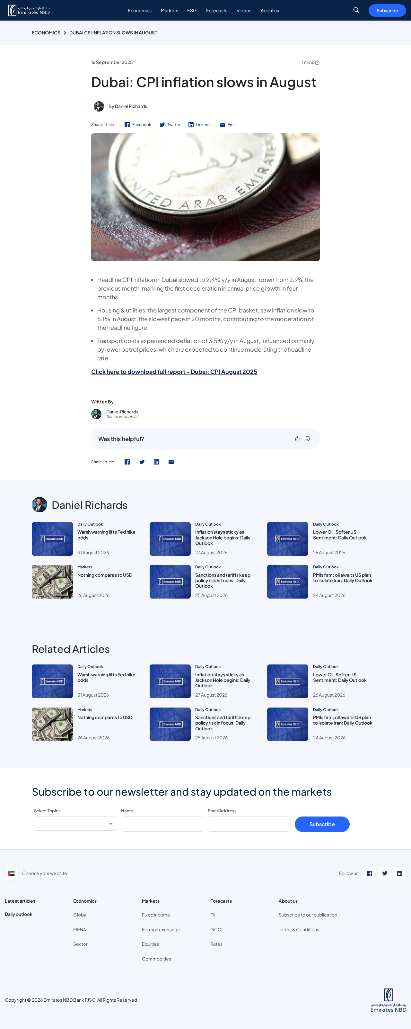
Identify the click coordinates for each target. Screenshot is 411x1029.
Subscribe (387, 10)
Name (127, 810)
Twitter (173, 124)
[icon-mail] (171, 462)
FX (212, 914)
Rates (216, 944)
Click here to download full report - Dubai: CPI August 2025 (174, 371)
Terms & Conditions (299, 929)
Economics (46, 32)
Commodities (156, 958)
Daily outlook (18, 914)
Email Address (222, 810)
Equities (150, 944)
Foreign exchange (161, 929)
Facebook (141, 124)
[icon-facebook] (127, 462)
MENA (79, 929)
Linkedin (204, 124)
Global (80, 914)
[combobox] (75, 824)
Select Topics (47, 810)
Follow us (348, 873)
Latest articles (20, 901)
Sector (80, 944)
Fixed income (156, 914)
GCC (215, 929)
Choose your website (44, 873)
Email (233, 124)
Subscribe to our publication (308, 914)
